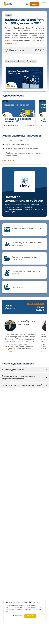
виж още (8, 351)
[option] (20, 114)
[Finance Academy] (7, 4)
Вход (34, 4)
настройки (17, 616)
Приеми (30, 616)
